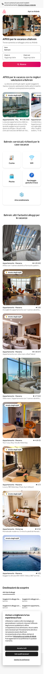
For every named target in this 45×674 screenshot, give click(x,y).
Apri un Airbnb (33, 11)
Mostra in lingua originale (27, 5)
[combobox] (21, 50)
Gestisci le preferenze (21, 660)
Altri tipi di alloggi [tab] (9, 592)
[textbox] (12, 57)
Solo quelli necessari (22, 654)
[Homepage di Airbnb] (4, 11)
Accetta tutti (21, 648)
